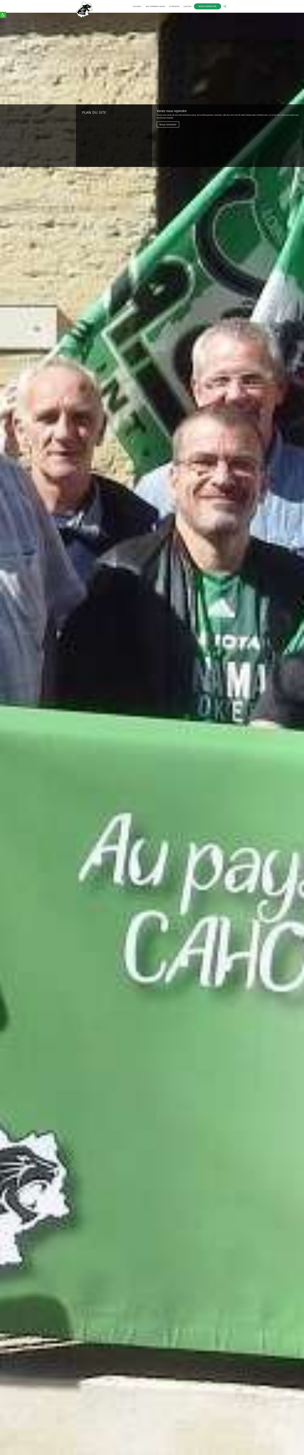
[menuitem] (137, 6)
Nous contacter (168, 124)
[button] (3, 15)
